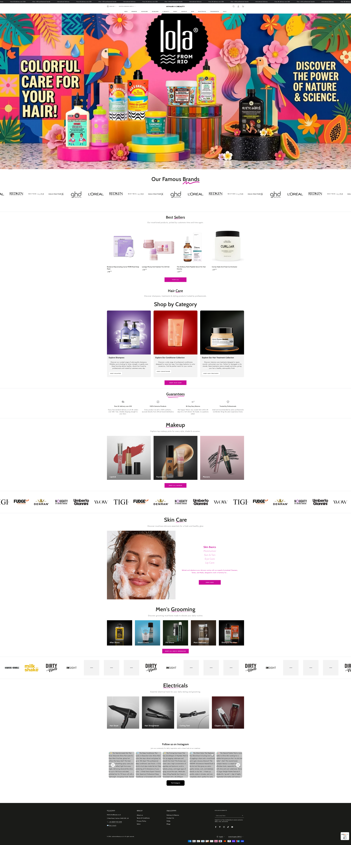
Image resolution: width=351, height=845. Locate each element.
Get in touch (112, 825)
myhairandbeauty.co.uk (118, 836)
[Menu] (348, 833)
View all (175, 280)
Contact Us (170, 818)
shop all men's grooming (175, 651)
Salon (139, 824)
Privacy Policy (141, 821)
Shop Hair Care (175, 383)
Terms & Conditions (143, 818)
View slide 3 (175, 165)
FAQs (168, 821)
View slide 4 (181, 165)
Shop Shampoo (115, 373)
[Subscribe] (243, 816)
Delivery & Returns (173, 815)
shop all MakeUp (175, 485)
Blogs (168, 824)
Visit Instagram (175, 783)
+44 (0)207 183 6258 (115, 822)
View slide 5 (186, 165)
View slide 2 (170, 165)
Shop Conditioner (163, 371)
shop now (210, 582)
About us (140, 815)
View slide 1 (164, 165)
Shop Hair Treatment (211, 373)
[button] (233, 6)
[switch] (345, 838)
